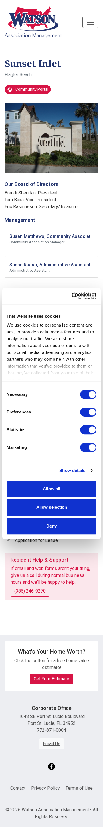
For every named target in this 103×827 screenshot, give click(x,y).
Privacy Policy (45, 788)
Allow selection (51, 507)
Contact (17, 788)
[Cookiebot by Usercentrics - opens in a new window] (72, 296)
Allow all (51, 488)
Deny (51, 526)
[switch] (88, 412)
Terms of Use (79, 788)
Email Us (51, 743)
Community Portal (31, 89)
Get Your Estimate (51, 679)
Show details (72, 470)
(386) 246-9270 (30, 591)
